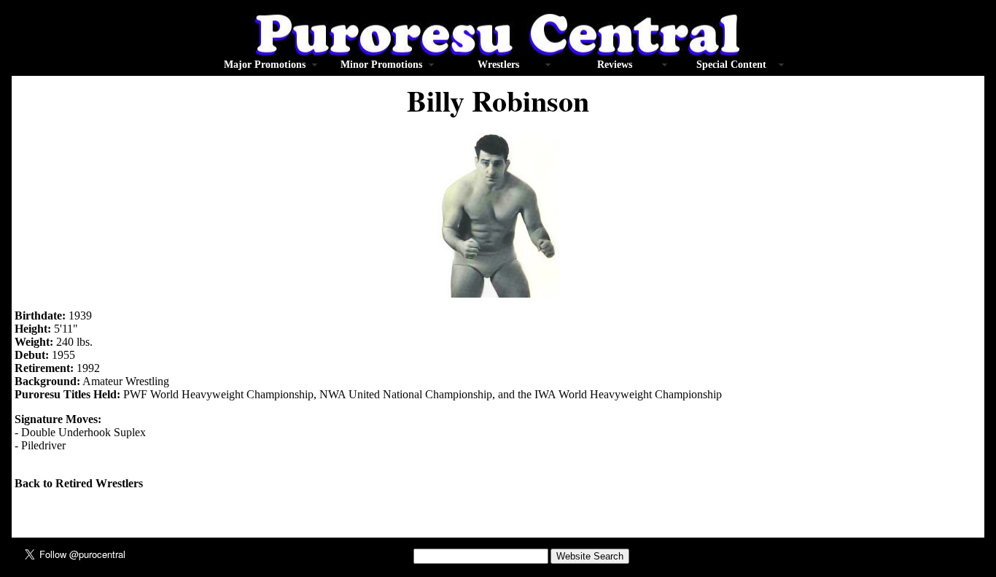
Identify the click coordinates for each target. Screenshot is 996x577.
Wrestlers (498, 64)
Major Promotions (265, 64)
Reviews (614, 64)
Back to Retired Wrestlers (79, 483)
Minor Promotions (381, 64)
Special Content (731, 64)
